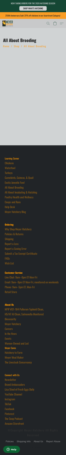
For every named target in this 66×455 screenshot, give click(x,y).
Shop (16, 46)
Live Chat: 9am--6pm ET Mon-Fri (21, 277)
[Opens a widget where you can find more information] (11, 449)
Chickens (9, 163)
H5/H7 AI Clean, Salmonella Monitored (24, 314)
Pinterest (9, 414)
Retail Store (11, 292)
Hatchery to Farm (13, 352)
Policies (10, 441)
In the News (11, 334)
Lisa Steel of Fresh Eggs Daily (19, 389)
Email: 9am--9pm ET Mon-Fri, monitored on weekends (32, 282)
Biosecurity (10, 319)
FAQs (7, 258)
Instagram (10, 399)
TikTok (8, 404)
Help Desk (10, 207)
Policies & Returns (14, 234)
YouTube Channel (13, 394)
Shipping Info (24, 441)
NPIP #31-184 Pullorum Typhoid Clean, (24, 309)
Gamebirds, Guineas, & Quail (19, 178)
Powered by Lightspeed (33, 446)
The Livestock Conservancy (18, 362)
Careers (9, 329)
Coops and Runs (13, 202)
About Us (38, 441)
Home (6, 46)
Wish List (9, 263)
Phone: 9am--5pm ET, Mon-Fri (20, 287)
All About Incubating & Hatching (21, 192)
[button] (33, 8)
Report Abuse (53, 441)
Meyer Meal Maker (14, 357)
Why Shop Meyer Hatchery (18, 229)
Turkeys (9, 173)
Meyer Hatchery (13, 324)
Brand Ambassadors (15, 384)
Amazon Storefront (14, 423)
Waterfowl (10, 168)
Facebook (9, 409)
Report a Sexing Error (16, 249)
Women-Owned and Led (17, 343)
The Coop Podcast (14, 419)
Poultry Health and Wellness (19, 197)
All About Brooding (35, 46)
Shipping (9, 239)
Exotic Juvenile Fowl (15, 182)
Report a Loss (12, 244)
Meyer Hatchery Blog (15, 212)
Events (8, 338)
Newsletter (10, 380)
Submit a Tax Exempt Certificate (21, 253)
